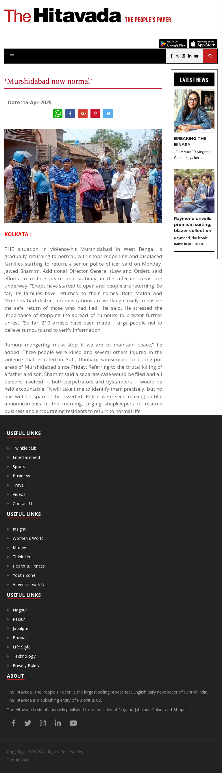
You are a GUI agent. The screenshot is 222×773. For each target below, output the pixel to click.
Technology (24, 656)
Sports (19, 466)
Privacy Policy (26, 665)
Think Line (23, 556)
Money (19, 547)
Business (21, 476)
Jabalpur (20, 628)
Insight (19, 529)
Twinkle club (25, 448)
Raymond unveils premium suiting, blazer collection (192, 224)
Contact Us (23, 503)
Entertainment (26, 457)
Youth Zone (24, 575)
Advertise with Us (30, 584)
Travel (19, 485)
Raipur (19, 619)
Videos (19, 494)
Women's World (28, 538)
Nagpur (20, 610)
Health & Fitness (29, 566)
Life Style (22, 647)
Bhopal (20, 637)
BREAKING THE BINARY (190, 141)
